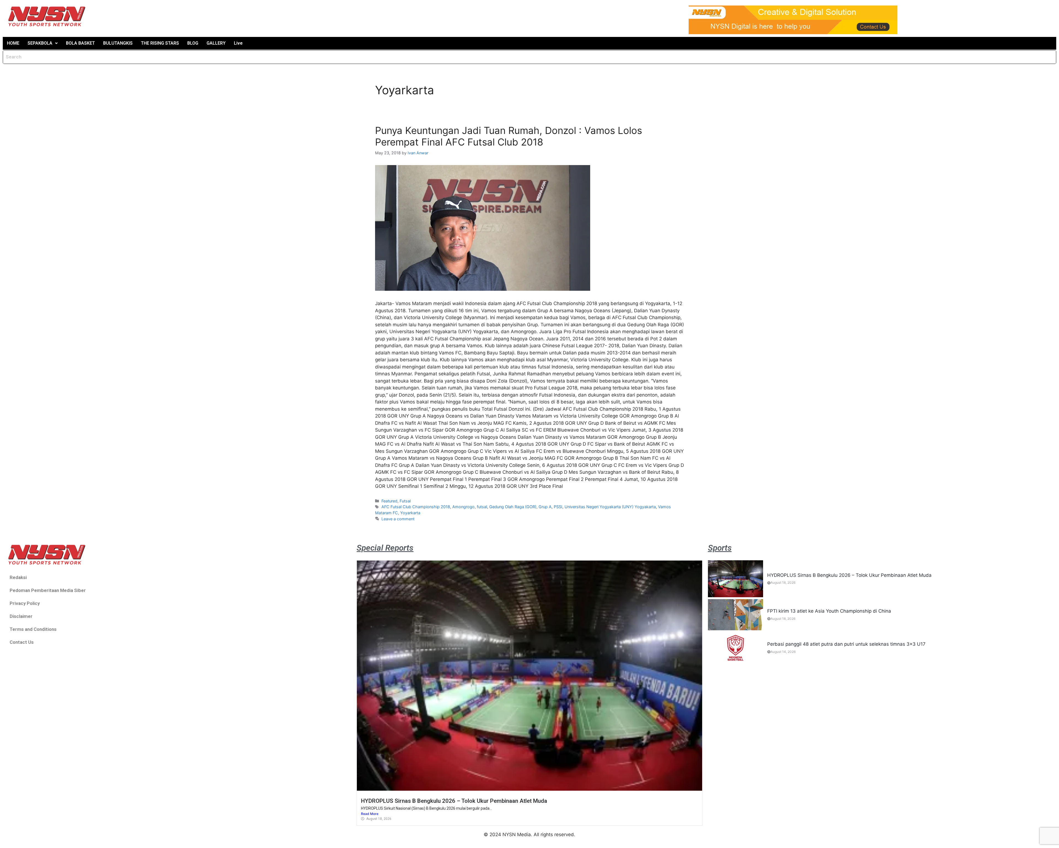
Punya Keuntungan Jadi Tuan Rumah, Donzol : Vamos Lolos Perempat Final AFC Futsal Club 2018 (508, 136)
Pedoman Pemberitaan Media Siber (48, 590)
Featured (389, 501)
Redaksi (18, 577)
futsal (482, 506)
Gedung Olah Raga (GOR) (512, 506)
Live (238, 43)
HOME (13, 43)
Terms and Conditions (33, 629)
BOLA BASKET (80, 43)
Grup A (545, 506)
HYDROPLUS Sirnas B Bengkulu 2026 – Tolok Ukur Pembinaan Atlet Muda (454, 801)
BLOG (192, 43)
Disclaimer (21, 616)
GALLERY (216, 43)
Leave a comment (397, 518)
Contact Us (22, 642)
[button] (42, 43)
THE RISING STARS (160, 43)
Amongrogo (463, 506)
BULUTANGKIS (118, 43)
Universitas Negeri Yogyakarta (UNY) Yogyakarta (610, 506)
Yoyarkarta (410, 512)
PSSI (558, 506)
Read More (369, 814)
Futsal (405, 501)
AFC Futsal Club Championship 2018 (415, 506)
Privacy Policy (25, 603)
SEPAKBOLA (40, 43)
